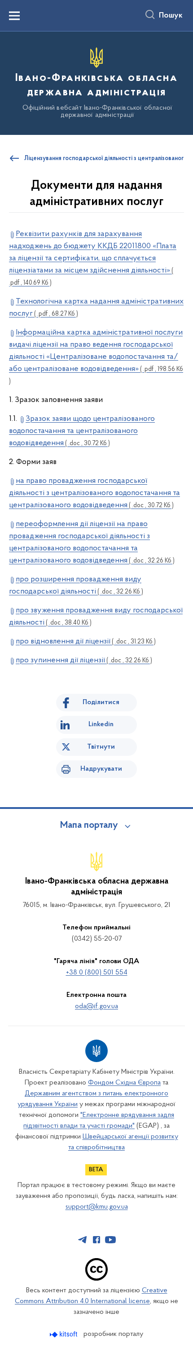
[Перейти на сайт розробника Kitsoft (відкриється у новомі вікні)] (64, 1334)
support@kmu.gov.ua (97, 1206)
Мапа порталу (89, 826)
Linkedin (101, 724)
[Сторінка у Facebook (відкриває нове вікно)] (96, 1239)
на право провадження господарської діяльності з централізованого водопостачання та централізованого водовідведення (94, 493)
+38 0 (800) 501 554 (96, 972)
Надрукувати (101, 769)
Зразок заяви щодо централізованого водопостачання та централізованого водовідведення (82, 431)
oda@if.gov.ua (96, 1006)
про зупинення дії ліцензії (84, 660)
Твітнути (101, 746)
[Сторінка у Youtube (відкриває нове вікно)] (110, 1239)
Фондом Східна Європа (124, 1082)
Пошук (171, 16)
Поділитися (101, 702)
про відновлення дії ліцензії (86, 642)
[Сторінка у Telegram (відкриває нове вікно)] (82, 1239)
